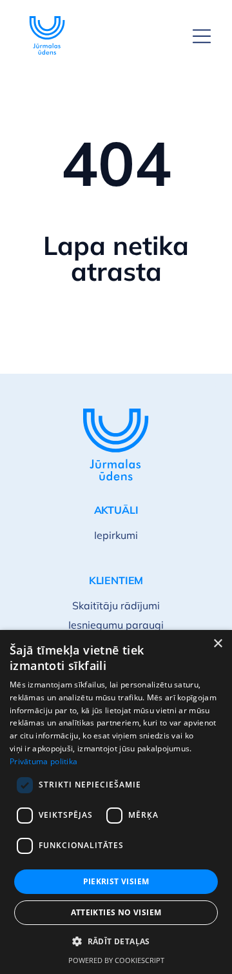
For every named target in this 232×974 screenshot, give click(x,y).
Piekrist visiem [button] (116, 881)
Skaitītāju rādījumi (116, 605)
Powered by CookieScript (116, 960)
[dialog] (116, 802)
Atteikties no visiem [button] (116, 912)
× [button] (217, 644)
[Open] (201, 36)
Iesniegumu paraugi (116, 624)
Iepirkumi (116, 535)
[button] (116, 941)
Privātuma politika (43, 761)
